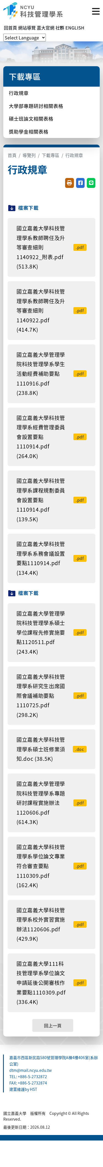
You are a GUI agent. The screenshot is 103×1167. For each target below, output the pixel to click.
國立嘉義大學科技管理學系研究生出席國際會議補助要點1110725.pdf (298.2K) (50, 696)
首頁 (12, 155)
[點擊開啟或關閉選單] (96, 10)
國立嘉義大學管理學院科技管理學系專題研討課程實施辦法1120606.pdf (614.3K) (50, 803)
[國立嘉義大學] (33, 10)
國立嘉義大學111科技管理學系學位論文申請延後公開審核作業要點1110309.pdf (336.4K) (50, 983)
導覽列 (29, 155)
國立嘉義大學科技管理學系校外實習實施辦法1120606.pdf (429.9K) (50, 924)
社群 (59, 27)
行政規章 (19, 92)
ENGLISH (74, 27)
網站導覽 (27, 27)
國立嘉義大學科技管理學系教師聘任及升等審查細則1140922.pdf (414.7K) (50, 310)
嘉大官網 (45, 27)
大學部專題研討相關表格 (36, 105)
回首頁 (10, 27)
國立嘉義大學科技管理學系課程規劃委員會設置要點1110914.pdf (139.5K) (50, 500)
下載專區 (50, 155)
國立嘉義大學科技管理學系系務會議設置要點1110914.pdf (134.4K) (50, 558)
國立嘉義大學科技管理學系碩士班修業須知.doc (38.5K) (50, 749)
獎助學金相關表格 (28, 131)
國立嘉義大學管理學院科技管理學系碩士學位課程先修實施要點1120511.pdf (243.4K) (50, 632)
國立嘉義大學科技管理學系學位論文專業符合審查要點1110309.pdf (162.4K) (50, 866)
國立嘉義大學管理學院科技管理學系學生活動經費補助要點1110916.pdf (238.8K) (50, 374)
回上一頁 (53, 1025)
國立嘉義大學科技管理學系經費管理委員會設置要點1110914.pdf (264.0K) (50, 437)
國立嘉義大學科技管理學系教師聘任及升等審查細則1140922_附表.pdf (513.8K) (50, 247)
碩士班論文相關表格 (31, 118)
